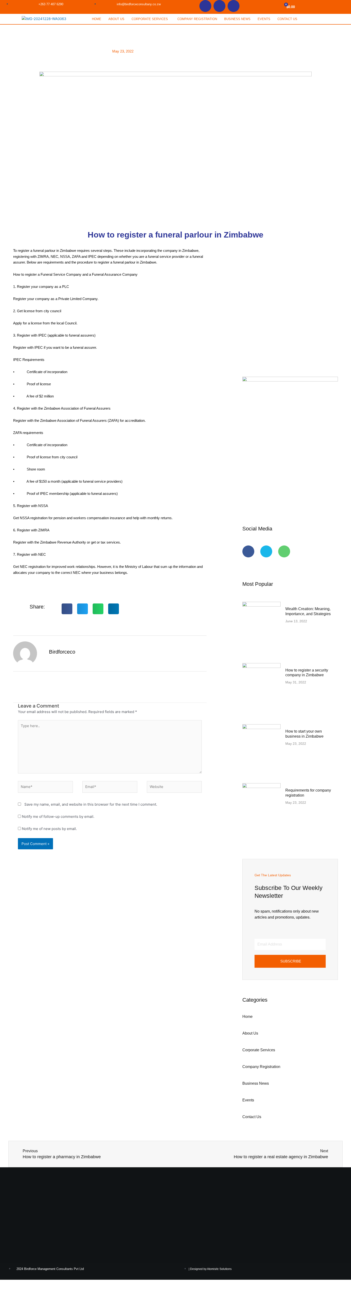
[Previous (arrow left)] (7, 1291)
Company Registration (197, 19)
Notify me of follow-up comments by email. (58, 816)
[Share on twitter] (82, 608)
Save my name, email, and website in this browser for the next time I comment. (90, 804)
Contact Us (287, 19)
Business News (237, 19)
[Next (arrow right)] (22, 1291)
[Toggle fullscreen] (22, 1283)
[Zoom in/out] (7, 1283)
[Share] (38, 1283)
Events (264, 19)
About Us (116, 19)
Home (96, 19)
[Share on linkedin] (113, 608)
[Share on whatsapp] (98, 608)
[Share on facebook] (67, 608)
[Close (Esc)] (53, 1283)
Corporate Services (150, 19)
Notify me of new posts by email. (49, 828)
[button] (151, 19)
